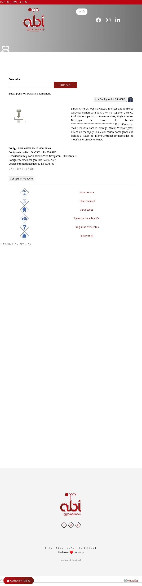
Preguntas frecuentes (87, 227)
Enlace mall (86, 235)
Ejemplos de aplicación (87, 218)
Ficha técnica (86, 192)
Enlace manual (87, 201)
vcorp (81, 552)
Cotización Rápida (20, 580)
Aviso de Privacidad (71, 560)
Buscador (14, 79)
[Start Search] (83, 11)
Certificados (86, 209)
